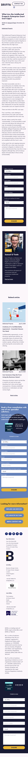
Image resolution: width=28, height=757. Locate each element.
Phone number (8, 192)
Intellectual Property (7, 28)
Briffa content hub (14, 522)
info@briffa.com (10, 580)
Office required (8, 169)
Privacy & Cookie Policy (12, 547)
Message (7, 206)
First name (7, 174)
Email (6, 186)
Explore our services (14, 509)
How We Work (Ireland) (12, 543)
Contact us (18, 4)
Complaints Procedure (11, 545)
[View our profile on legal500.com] (9, 427)
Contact (8, 549)
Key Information (10, 539)
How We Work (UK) (11, 541)
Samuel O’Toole (12, 23)
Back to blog (14, 395)
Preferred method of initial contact (11, 469)
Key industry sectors (14, 515)
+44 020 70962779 (11, 578)
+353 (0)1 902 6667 (11, 607)
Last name (7, 180)
